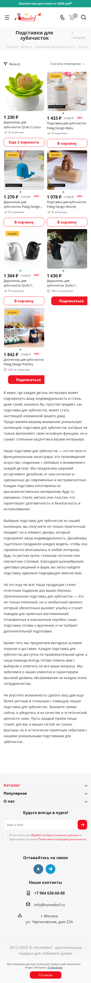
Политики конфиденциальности (62, 839)
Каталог (12, 785)
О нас (9, 801)
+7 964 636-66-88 (49, 893)
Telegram (50, 869)
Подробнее (55, 967)
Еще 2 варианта (24, 142)
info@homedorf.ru (49, 904)
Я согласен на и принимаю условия (47, 837)
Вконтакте (38, 869)
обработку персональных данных (54, 835)
